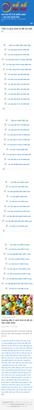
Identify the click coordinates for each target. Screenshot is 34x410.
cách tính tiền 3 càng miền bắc (15, 358)
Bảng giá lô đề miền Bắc (18, 343)
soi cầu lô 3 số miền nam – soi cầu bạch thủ (13, 15)
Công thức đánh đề (11, 368)
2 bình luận (14, 326)
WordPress (23, 406)
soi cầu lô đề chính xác (22, 390)
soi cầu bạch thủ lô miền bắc (18, 50)
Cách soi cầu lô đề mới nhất (19, 348)
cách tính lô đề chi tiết (16, 353)
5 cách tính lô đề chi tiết (10, 341)
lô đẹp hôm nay (17, 380)
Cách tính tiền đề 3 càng (18, 360)
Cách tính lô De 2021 (20, 350)
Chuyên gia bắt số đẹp (8, 317)
